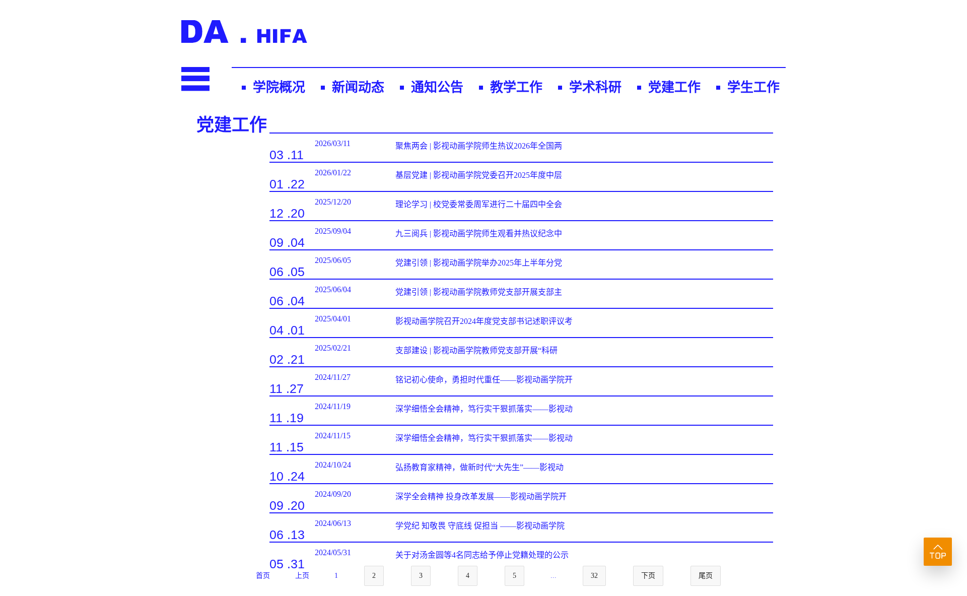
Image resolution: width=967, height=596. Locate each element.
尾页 (706, 575)
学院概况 (279, 87)
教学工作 (516, 87)
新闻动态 (358, 87)
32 (594, 575)
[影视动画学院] (244, 40)
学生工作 (753, 87)
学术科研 (595, 87)
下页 (648, 575)
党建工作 (674, 87)
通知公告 (437, 87)
